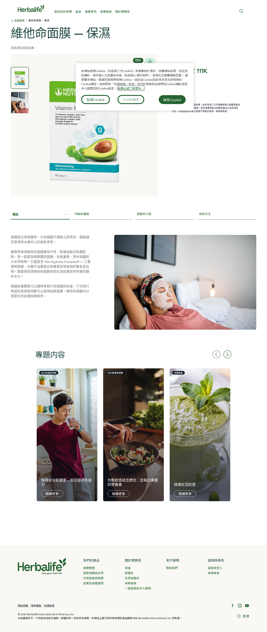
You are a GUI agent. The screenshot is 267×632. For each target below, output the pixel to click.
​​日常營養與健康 (93, 578)
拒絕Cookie (95, 99)
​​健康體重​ (89, 568)
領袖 (128, 568)
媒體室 (129, 573)
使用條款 (36, 605)
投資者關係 (132, 578)
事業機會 (106, 11)
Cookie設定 (131, 99)
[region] (135, 87)
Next (227, 354)
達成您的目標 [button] (63, 11)
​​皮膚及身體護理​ (93, 583)
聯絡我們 (172, 568)
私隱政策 (49, 605)
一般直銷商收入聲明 (138, 588)
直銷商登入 (215, 568)
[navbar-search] (241, 11)
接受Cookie (172, 99)
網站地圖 (23, 605)
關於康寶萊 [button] (122, 11)
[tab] (20, 78)
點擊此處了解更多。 (131, 88)
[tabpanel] (84, 125)
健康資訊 (90, 11)
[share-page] (150, 61)
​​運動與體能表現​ (93, 573)
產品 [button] (78, 11)
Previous (216, 354)
